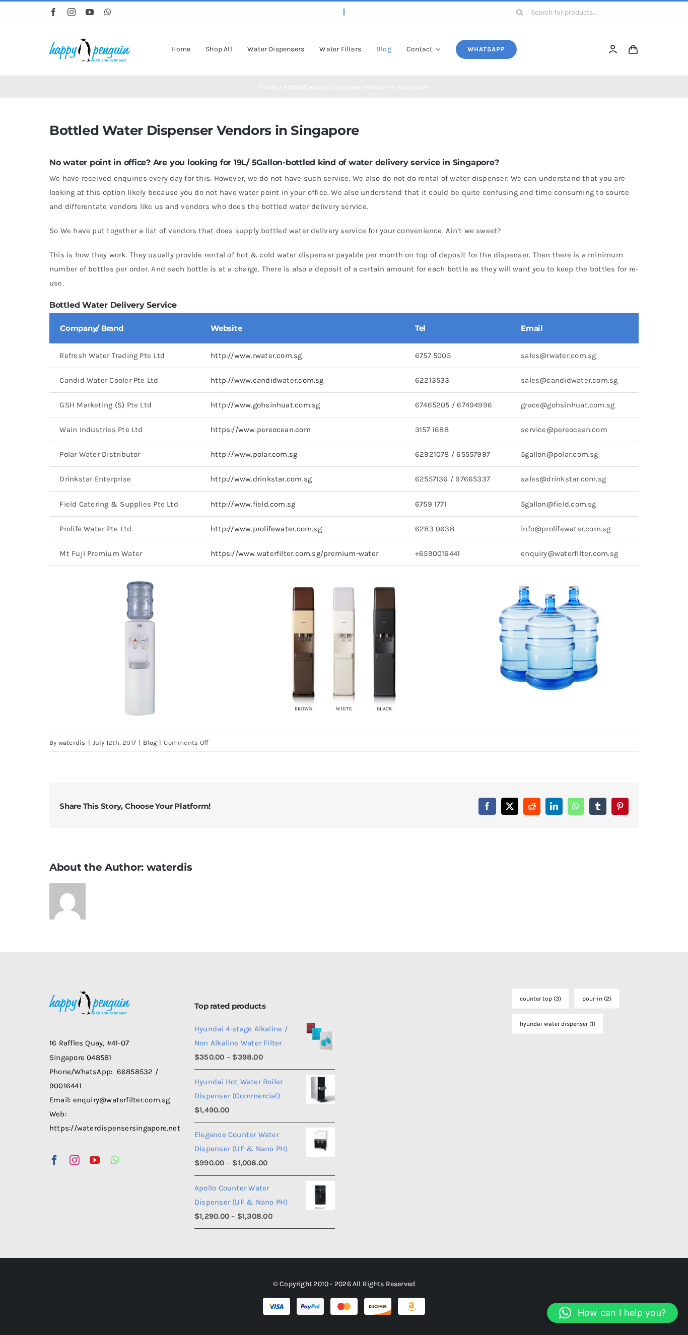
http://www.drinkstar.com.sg (261, 478)
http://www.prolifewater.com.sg (266, 528)
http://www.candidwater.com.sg (267, 380)
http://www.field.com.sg (253, 504)
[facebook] (53, 12)
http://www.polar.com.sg (254, 454)
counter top (540, 998)
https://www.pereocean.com (261, 429)
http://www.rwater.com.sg (256, 355)
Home (268, 87)
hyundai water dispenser (557, 1023)
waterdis (72, 742)
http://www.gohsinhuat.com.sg (265, 404)
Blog (150, 742)
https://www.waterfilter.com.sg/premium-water (294, 553)
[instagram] (71, 12)
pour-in (596, 998)
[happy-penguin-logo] (89, 39)
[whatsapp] (107, 12)
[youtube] (90, 12)
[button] (612, 1313)
